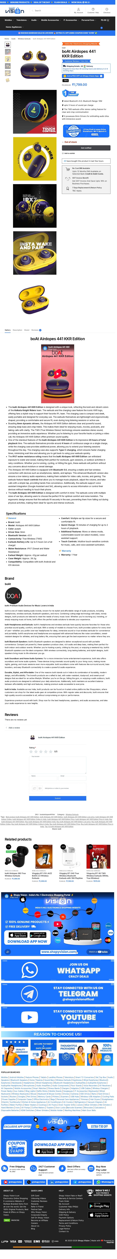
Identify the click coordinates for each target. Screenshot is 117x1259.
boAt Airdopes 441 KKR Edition (51, 817)
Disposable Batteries (10, 1110)
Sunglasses (68, 1091)
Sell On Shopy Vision (40, 1217)
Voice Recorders (90, 1085)
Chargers (65, 1088)
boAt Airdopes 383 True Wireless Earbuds (15, 874)
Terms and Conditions (68, 1223)
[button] (105, 23)
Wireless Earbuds (24, 39)
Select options (16, 883)
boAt (14, 616)
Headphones (28, 1083)
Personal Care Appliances (68, 1099)
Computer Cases (24, 1099)
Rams (94, 1094)
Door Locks (61, 1107)
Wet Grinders (104, 1105)
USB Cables (86, 1088)
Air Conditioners (55, 1102)
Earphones (77, 1080)
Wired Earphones (90, 1080)
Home (7, 39)
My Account (78, 12)
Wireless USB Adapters (91, 1096)
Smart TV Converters (84, 1077)
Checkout (106, 12)
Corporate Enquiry (39, 1215)
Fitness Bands (54, 1088)
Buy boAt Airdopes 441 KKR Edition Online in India (30, 824)
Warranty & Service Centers (71, 1198)
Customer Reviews (39, 1201)
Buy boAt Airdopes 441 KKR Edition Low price (74, 822)
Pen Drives (31, 1096)
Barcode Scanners (74, 1107)
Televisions (69, 1077)
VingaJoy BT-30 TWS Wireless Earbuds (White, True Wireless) (97, 875)
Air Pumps (25, 1107)
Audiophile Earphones (96, 1083)
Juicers (80, 1105)
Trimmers (85, 1099)
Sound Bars (49, 1080)
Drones (66, 1094)
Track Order (64, 1201)
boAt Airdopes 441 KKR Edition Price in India (91, 819)
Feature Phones (32, 1077)
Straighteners (107, 1099)
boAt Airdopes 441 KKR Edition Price (60, 819)
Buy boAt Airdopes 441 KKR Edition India (40, 822)
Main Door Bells (89, 1110)
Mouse (33, 1094)
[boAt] (57, 595)
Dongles (21, 1096)
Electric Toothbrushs (11, 1102)
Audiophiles (81, 1083)
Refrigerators (80, 1102)
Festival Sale (36, 1209)
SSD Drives (85, 1094)
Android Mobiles (17, 1077)
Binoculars (88, 1107)
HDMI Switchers (28, 1110)
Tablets (43, 1077)
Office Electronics (41, 1099)
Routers (13, 1096)
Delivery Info (64, 1209)
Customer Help (93, 12)
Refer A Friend (37, 1206)
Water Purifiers (16, 1105)
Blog (33, 1228)
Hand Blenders (7, 1107)
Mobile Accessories (23, 1088)
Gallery (8, 330)
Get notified (86, 148)
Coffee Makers (38, 1107)
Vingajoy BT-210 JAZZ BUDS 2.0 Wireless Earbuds (42, 875)
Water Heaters (30, 1105)
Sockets (4, 1096)
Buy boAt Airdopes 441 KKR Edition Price (65, 824)
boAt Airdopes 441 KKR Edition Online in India (29, 819)
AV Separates (7, 1088)
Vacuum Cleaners (95, 1102)
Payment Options (66, 1217)
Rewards (35, 1204)
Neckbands (17, 1083)
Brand (26, 330)
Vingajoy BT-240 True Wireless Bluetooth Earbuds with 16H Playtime (71, 875)
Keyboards (93, 1091)
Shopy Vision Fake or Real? (70, 1195)
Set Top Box (101, 1077)
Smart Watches (39, 1088)
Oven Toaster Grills (67, 1105)
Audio (13, 39)
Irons (17, 1107)
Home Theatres (36, 1080)
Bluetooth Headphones (64, 1083)
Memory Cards (44, 1096)
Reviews (36, 330)
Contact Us (64, 1231)
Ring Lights (30, 1091)
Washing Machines (72, 1110)
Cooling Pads (108, 1096)
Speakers (5, 1080)
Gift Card (35, 1195)
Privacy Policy (65, 1226)
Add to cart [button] (44, 886)
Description (17, 330)
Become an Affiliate (39, 1220)
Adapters (75, 1088)
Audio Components (60, 1085)
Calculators (100, 1107)
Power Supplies (9, 1099)
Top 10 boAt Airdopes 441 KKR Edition (59, 826)
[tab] (8, 330)
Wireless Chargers (100, 1088)
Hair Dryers (95, 1099)
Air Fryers (53, 1105)
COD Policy (64, 1215)
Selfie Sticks (42, 1091)
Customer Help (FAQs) (68, 1206)
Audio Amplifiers (43, 1085)
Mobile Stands (55, 1091)
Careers (34, 1223)
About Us (35, 1226)
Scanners (65, 1096)
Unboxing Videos (38, 1198)
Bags (53, 1099)
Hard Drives (103, 1094)
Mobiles (4, 1077)
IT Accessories (81, 1091)
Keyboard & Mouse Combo (49, 1094)
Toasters (50, 1107)
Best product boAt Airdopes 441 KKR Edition (22, 817)
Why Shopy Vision (39, 1212)
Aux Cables (19, 1091)
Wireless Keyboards (20, 1094)
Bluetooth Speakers (19, 1080)
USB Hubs (74, 1096)
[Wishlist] (25, 848)
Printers (55, 1096)
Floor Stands (76, 1085)
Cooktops (42, 1105)
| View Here (76, 61)
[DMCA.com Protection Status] (16, 1220)
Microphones (29, 1085)
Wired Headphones (44, 1083)
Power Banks (6, 1091)
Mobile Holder (57, 1110)
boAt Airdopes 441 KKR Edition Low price (79, 817)
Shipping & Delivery (67, 1212)
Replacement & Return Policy (71, 1220)
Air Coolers (68, 1102)
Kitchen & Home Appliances (34, 1102)
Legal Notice (64, 1228)
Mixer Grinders (91, 1105)
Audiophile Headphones (11, 1085)
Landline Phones (55, 1077)
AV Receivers (105, 1085)
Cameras (74, 1094)
